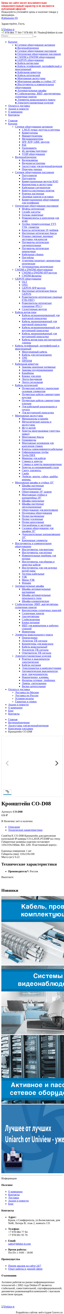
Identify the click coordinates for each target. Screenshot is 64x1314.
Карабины (28, 373)
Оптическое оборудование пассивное (37, 205)
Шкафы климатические (35, 601)
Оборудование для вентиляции (40, 509)
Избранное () (9, 18)
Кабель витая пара (25, 312)
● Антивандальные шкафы (30, 90)
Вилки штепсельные (34, 686)
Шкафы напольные (33, 500)
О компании (15, 111)
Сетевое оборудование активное (34, 126)
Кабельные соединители (36, 187)
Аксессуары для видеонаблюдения (42, 166)
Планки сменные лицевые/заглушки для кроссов (37, 238)
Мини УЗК (28, 579)
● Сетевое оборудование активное (35, 44)
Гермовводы (29, 440)
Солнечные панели (33, 613)
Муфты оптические (33, 208)
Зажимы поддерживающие (37, 370)
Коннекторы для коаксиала (37, 643)
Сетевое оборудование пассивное (34, 172)
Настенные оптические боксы (39, 233)
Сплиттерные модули (34, 309)
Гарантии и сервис (26, 701)
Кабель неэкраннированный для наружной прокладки (41, 317)
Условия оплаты (24, 698)
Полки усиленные (32, 519)
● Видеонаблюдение (27, 47)
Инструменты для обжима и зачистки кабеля (38, 563)
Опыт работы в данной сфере (25, 1268)
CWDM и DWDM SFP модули (39, 272)
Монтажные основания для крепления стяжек (38, 444)
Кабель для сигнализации (37, 354)
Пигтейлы (28, 257)
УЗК (24, 576)
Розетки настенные (33, 193)
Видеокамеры (30, 160)
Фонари (26, 582)
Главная (12, 120)
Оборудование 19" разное (37, 491)
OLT (24, 281)
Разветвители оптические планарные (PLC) (37, 305)
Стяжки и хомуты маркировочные (42, 464)
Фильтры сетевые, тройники (38, 680)
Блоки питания (30, 622)
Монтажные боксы (33, 436)
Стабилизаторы (31, 619)
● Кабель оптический (27, 75)
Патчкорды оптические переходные (35, 250)
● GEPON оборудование (29, 60)
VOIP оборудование (33, 154)
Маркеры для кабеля (34, 458)
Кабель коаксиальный (34, 646)
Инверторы (28, 631)
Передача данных (32, 169)
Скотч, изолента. (31, 470)
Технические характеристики (25, 830)
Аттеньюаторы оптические (37, 266)
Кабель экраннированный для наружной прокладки (39, 323)
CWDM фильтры (31, 275)
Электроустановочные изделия (33, 655)
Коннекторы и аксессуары (37, 184)
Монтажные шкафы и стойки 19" (34, 482)
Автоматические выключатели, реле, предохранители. (40, 673)
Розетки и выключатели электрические (36, 660)
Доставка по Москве (27, 692)
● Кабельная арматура (28, 72)
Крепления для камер (20, 728)
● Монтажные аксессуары (30, 78)
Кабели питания (31, 665)
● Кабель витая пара (27, 63)
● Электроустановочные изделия (34, 102)
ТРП (24, 357)
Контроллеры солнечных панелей (41, 610)
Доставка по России (26, 695)
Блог (11, 710)
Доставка (13, 1197)
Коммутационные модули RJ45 (40, 181)
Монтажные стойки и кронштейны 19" (34, 496)
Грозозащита (29, 148)
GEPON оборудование (28, 278)
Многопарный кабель (34, 351)
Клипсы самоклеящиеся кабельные (42, 449)
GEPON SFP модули (34, 287)
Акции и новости (18, 108)
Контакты (14, 114)
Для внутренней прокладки (38, 412)
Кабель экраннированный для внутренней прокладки (39, 335)
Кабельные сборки (33, 254)
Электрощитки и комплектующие (41, 668)
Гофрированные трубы (35, 452)
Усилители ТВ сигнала (35, 649)
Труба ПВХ (28, 455)
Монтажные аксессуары (29, 415)
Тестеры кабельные (33, 573)
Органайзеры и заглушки (36, 525)
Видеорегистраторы (33, 163)
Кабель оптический (26, 385)
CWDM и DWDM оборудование (34, 269)
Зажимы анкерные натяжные (39, 367)
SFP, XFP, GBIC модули (35, 141)
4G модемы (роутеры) (34, 151)
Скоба (25, 473)
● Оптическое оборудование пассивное (38, 54)
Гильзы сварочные (32, 214)
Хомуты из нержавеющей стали (40, 467)
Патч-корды (29, 178)
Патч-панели (29, 175)
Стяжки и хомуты (32, 461)
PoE (24, 144)
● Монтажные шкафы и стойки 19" (35, 81)
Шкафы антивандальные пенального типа (36, 597)
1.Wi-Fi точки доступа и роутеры (41, 129)
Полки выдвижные (33, 516)
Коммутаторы (30, 132)
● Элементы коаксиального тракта (35, 99)
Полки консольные (33, 522)
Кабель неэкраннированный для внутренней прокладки (41, 329)
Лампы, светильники (34, 683)
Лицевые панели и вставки (38, 196)
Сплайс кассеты (31, 211)
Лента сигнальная (32, 382)
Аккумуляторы (30, 616)
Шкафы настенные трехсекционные (33, 487)
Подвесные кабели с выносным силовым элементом (40, 390)
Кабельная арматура (26, 363)
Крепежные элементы (34, 540)
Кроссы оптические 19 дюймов (40, 230)
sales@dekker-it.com (19, 1243)
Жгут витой (29, 427)
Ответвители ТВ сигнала (36, 652)
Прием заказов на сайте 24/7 (24, 1265)
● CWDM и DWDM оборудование (35, 57)
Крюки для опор (31, 376)
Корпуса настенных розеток (38, 190)
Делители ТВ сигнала (34, 640)
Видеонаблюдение (26, 157)
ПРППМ (27, 360)
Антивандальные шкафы (29, 586)
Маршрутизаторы (32, 135)
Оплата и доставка (19, 105)
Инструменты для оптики (37, 552)
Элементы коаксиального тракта (34, 634)
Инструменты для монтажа (37, 549)
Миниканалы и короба (35, 418)
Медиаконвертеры (32, 138)
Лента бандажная (32, 379)
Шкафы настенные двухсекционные (33, 505)
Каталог (13, 41)
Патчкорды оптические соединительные (35, 244)
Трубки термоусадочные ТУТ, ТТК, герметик (39, 225)
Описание (14, 826)
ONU (25, 284)
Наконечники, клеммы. (35, 677)
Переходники (30, 637)
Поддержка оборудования (37, 513)
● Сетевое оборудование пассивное (35, 51)
